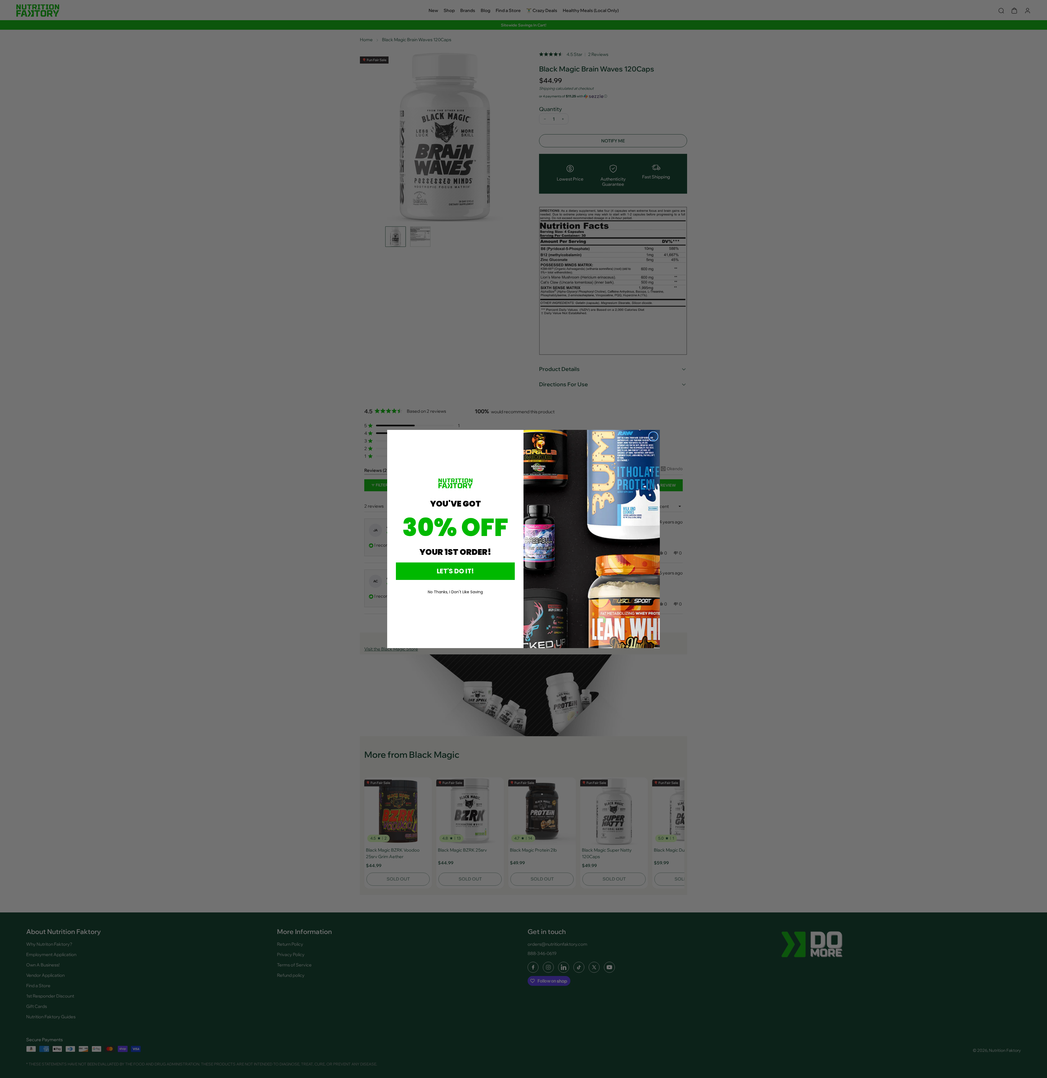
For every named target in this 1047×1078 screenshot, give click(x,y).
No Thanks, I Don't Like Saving (455, 592)
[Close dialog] (653, 436)
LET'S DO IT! (455, 571)
